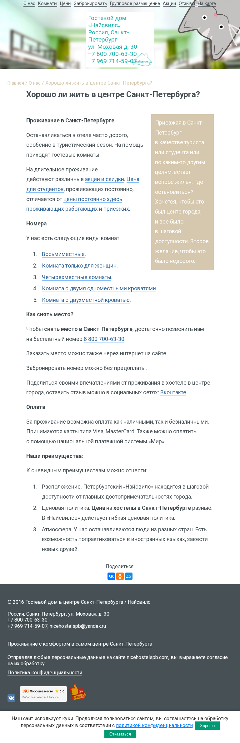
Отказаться (120, 734)
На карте (207, 3)
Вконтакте (173, 392)
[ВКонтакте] (111, 576)
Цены (65, 3)
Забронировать (90, 3)
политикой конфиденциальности (154, 725)
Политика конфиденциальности (45, 673)
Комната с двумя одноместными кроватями (99, 288)
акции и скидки (104, 179)
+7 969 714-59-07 (112, 61)
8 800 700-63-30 (104, 339)
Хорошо (207, 725)
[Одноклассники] (120, 576)
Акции (169, 3)
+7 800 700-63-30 (112, 53)
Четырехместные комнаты (76, 277)
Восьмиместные (63, 254)
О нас (29, 3)
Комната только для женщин (79, 266)
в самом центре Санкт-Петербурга (111, 644)
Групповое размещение (135, 3)
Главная (16, 83)
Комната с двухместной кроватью (86, 300)
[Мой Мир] (128, 576)
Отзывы (187, 3)
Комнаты (47, 3)
